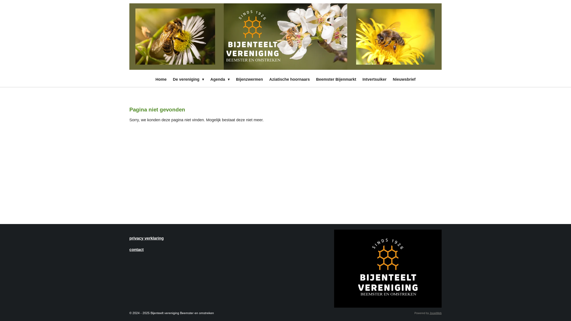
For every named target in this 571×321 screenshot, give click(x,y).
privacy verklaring (146, 238)
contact (136, 249)
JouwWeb (436, 313)
